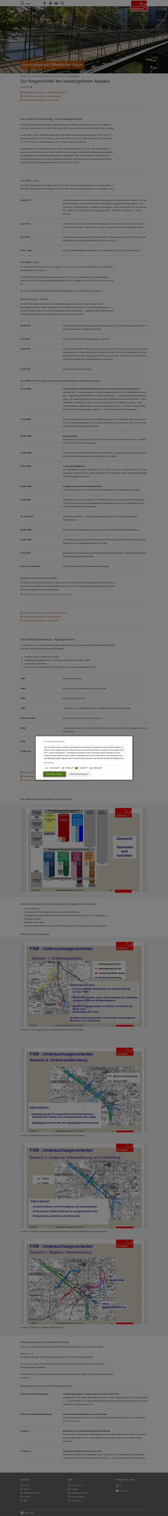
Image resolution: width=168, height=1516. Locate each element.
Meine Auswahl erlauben (79, 774)
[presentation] (58, 768)
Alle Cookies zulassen (54, 774)
